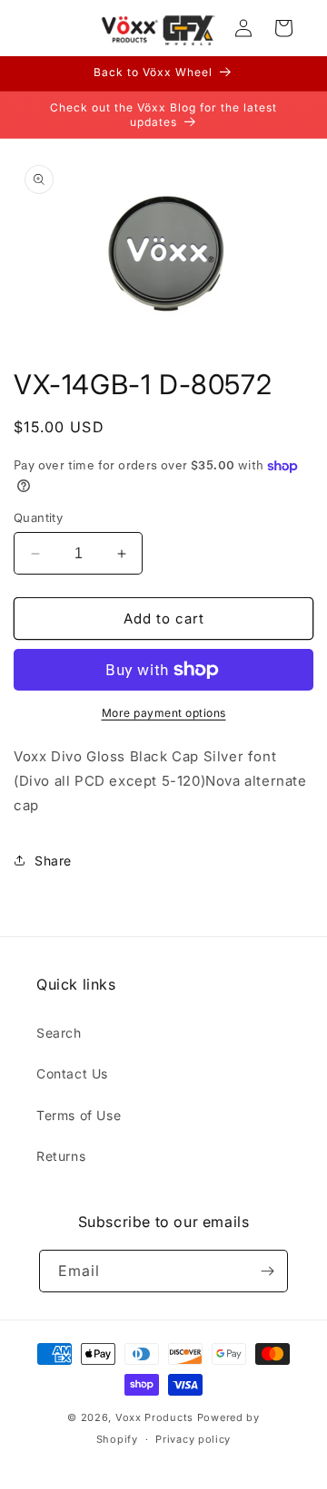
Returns (60, 1156)
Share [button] (53, 860)
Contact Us (72, 1073)
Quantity (38, 517)
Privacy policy (193, 1439)
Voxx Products (154, 1417)
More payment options (164, 713)
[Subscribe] (267, 1271)
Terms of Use (78, 1115)
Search (59, 1032)
